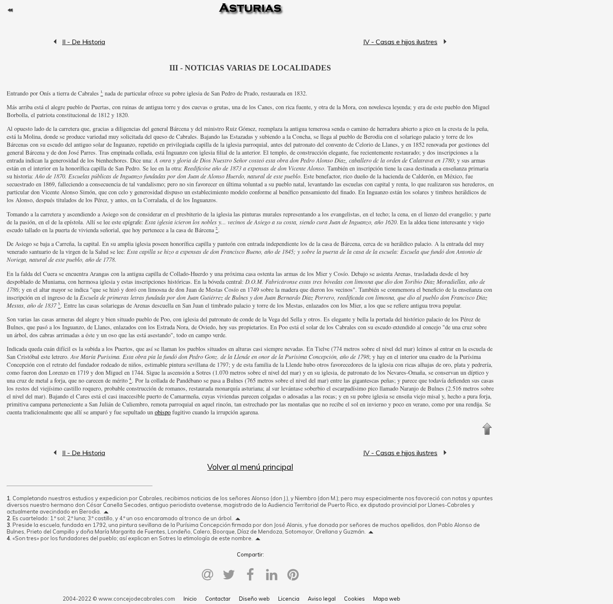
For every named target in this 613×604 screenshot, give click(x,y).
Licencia (288, 598)
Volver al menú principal (250, 467)
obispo (163, 412)
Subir (487, 429)
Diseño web (254, 598)
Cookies (354, 598)
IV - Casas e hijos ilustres (400, 42)
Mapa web (386, 598)
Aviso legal (322, 598)
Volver (10, 10)
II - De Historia (55, 41)
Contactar (218, 598)
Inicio (190, 598)
